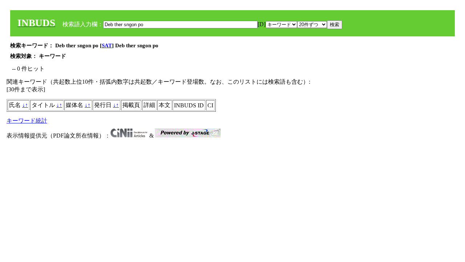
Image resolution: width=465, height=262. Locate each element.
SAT (107, 45)
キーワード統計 (27, 121)
